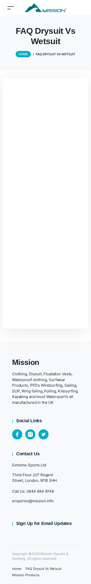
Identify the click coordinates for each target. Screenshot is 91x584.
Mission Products (25, 575)
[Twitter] (43, 434)
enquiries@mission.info (33, 500)
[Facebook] (17, 434)
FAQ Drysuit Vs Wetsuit (44, 569)
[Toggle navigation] (10, 8)
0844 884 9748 (40, 491)
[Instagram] (30, 434)
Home (16, 569)
